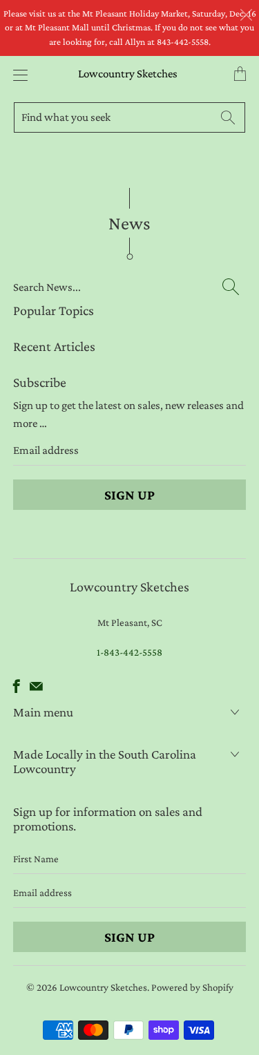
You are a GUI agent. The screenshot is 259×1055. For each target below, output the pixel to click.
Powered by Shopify (192, 987)
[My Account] (17, 75)
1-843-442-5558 (129, 652)
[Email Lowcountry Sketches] (36, 686)
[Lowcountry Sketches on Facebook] (16, 686)
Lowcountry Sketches (128, 73)
